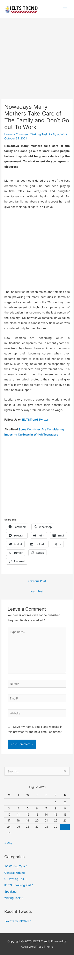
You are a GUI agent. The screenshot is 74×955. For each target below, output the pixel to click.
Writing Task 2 (40, 134)
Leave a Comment (16, 134)
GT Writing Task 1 (15, 878)
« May (8, 843)
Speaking (10, 891)
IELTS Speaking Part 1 (18, 885)
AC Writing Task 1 (15, 866)
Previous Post (37, 581)
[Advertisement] (37, 61)
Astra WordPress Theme (37, 946)
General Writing (14, 872)
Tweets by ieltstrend (17, 921)
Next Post (36, 591)
